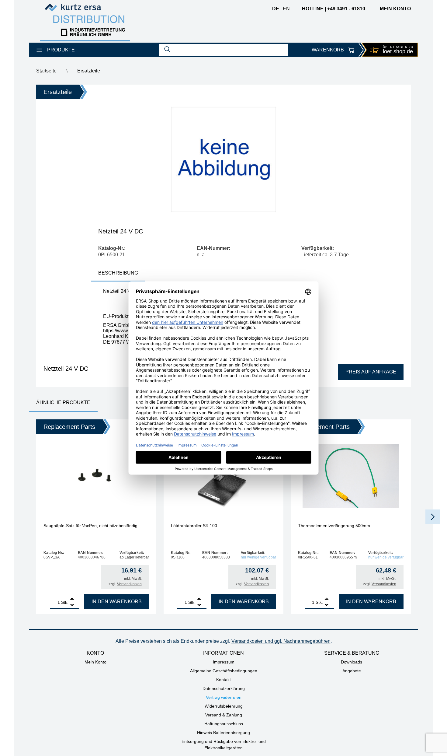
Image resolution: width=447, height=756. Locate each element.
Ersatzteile (88, 70)
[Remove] (72, 605)
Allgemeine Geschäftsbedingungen (223, 670)
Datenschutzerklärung (224, 688)
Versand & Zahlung (223, 714)
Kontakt (223, 679)
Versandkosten (129, 584)
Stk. (64, 602)
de (275, 8)
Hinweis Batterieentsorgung (223, 732)
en (286, 8)
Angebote (351, 670)
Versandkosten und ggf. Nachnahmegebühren (281, 641)
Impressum (223, 662)
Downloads (351, 662)
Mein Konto (95, 662)
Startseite (46, 70)
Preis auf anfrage (370, 371)
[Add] (72, 599)
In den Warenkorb (117, 601)
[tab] (118, 273)
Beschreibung (118, 272)
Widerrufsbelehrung (224, 706)
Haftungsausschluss (223, 723)
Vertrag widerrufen (223, 697)
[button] (432, 516)
